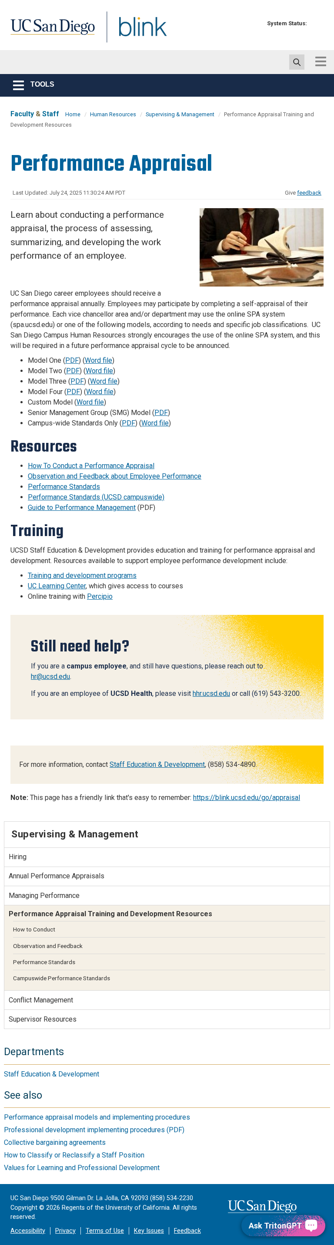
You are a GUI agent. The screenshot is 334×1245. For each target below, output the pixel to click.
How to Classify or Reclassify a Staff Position (74, 1155)
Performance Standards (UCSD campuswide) (96, 497)
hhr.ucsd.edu (211, 693)
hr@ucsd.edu (50, 676)
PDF (72, 360)
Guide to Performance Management (82, 507)
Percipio (100, 596)
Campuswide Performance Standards (61, 978)
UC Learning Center (57, 586)
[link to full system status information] (316, 23)
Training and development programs (82, 575)
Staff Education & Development (157, 764)
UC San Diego (49, 32)
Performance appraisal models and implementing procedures (97, 1117)
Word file (98, 360)
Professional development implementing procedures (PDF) (94, 1130)
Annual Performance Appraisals (56, 876)
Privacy (65, 1231)
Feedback (187, 1231)
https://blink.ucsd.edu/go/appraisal (246, 797)
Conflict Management (41, 1000)
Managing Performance (44, 895)
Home (72, 114)
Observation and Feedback (48, 945)
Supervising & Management (180, 114)
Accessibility (27, 1231)
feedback (309, 192)
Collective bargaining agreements (55, 1142)
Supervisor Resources (43, 1019)
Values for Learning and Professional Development (82, 1168)
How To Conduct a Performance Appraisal (91, 466)
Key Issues (149, 1231)
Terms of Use (105, 1231)
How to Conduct (34, 929)
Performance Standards (64, 486)
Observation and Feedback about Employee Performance (114, 476)
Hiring (18, 857)
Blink (134, 32)
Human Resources (113, 114)
